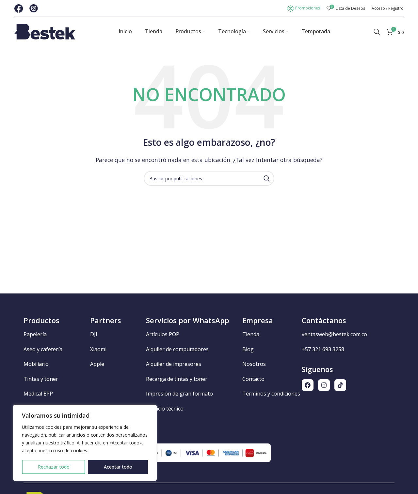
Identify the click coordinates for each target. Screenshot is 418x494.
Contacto (253, 378)
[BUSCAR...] (266, 178)
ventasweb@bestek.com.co (334, 334)
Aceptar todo (118, 467)
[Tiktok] (340, 385)
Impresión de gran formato (179, 393)
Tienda (250, 334)
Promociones (307, 8)
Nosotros (254, 363)
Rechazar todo (54, 467)
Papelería (35, 334)
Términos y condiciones (271, 393)
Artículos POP (162, 334)
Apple (97, 363)
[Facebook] (308, 385)
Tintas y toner (41, 378)
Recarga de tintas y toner (176, 378)
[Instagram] (324, 385)
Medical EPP (38, 393)
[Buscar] (376, 31)
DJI (93, 334)
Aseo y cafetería (43, 349)
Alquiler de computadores (177, 349)
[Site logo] (44, 31)
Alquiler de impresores (173, 363)
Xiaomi (98, 349)
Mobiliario (36, 363)
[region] (85, 443)
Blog (248, 349)
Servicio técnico (165, 408)
